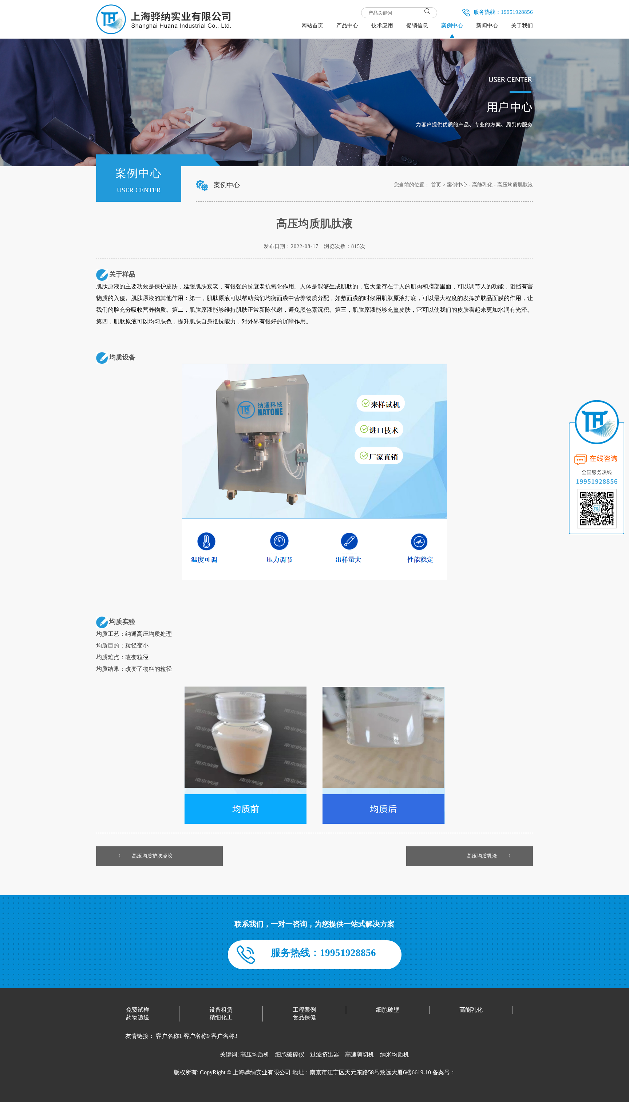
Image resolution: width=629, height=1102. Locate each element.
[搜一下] (427, 11)
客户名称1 (169, 1036)
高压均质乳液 (482, 856)
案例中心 (457, 185)
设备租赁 (221, 1010)
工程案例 (304, 1010)
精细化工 (221, 1017)
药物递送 (137, 1017)
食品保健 (304, 1017)
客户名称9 (196, 1036)
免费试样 (137, 1010)
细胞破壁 (387, 1010)
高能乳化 (482, 185)
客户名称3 (224, 1036)
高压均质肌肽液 (515, 185)
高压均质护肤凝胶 (152, 856)
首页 (436, 185)
